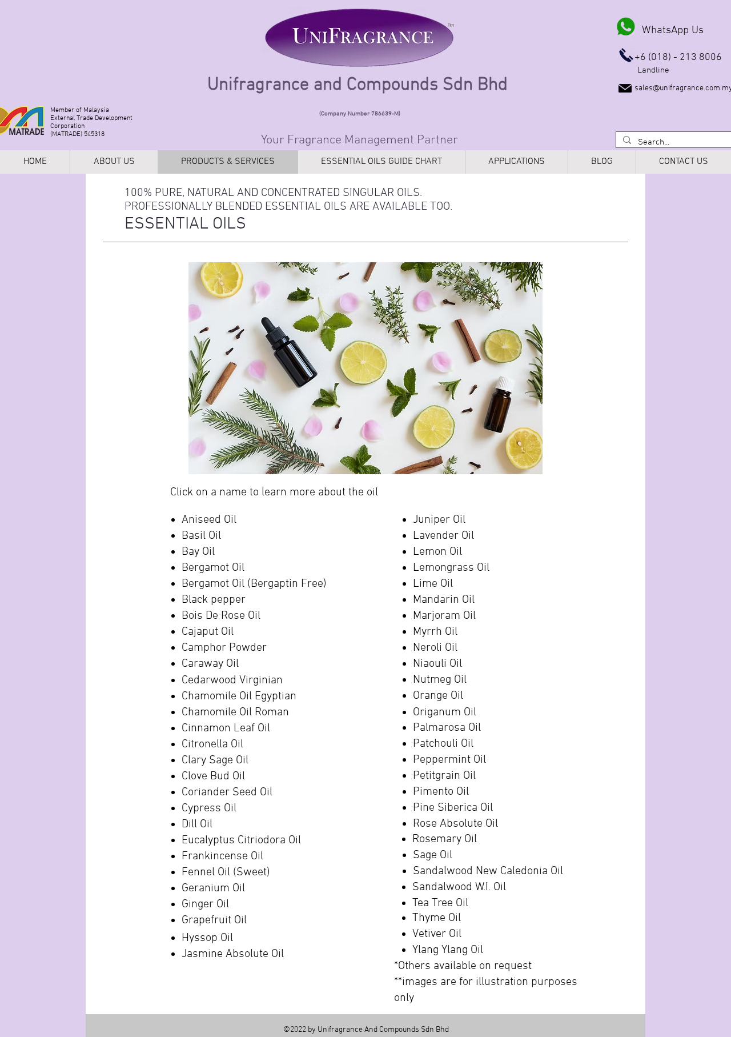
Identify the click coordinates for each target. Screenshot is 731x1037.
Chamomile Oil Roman (235, 712)
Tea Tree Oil (440, 903)
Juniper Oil (439, 520)
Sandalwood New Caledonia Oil (488, 871)
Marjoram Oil (444, 616)
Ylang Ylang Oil (447, 950)
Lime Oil (433, 584)
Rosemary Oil (444, 839)
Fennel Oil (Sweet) (226, 872)
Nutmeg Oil (440, 680)
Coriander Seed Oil (228, 792)
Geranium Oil (213, 888)
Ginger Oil (205, 904)
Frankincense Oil (222, 856)
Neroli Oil (435, 648)
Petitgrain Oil (444, 776)
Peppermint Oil (449, 760)
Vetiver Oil (436, 934)
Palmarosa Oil (447, 728)
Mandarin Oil (444, 600)
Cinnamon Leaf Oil (226, 728)
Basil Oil (201, 536)
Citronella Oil (212, 744)
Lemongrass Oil (451, 568)
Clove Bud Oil (213, 776)
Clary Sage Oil (215, 760)
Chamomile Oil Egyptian (239, 696)
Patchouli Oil (443, 744)
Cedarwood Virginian (232, 680)
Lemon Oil (437, 552)
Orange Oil (438, 696)
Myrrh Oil (435, 632)
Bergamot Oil (213, 568)
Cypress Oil (209, 808)
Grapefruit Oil (214, 920)
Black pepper (214, 600)
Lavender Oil (443, 536)
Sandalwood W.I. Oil (459, 887)
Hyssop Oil (207, 938)
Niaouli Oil (437, 664)
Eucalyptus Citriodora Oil (241, 840)
